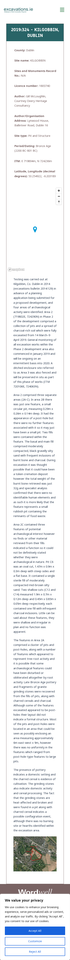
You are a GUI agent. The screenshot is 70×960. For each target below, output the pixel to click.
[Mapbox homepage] (16, 269)
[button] (51, 10)
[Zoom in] (59, 190)
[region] (35, 927)
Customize (35, 941)
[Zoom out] (59, 196)
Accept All (35, 931)
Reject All (35, 951)
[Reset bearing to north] (59, 202)
